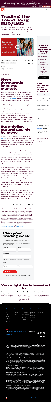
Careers (33, 397)
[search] (47, 9)
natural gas (13, 98)
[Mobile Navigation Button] (49, 9)
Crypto (7, 311)
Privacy (24, 331)
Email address (6, 253)
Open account (47, 6)
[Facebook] (29, 60)
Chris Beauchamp (9, 68)
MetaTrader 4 (25, 316)
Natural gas (14, 60)
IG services (16, 309)
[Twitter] (25, 64)
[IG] (2, 9)
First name (5, 247)
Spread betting (17, 312)
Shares (7, 316)
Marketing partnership (40, 397)
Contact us (40, 312)
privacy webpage (17, 276)
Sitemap (10, 331)
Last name (20, 247)
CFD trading (16, 314)
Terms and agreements (17, 331)
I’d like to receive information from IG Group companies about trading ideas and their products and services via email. (16, 261)
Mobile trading (25, 314)
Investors (13, 333)
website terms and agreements (43, 137)
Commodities (7, 60)
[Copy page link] (25, 60)
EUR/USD (3, 138)
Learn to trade (33, 309)
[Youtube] (29, 64)
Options (8, 318)
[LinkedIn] (33, 64)
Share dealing (17, 316)
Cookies (8, 333)
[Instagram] (33, 60)
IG (6, 331)
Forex (2, 60)
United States (12, 62)
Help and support (41, 309)
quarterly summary (19, 226)
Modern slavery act (19, 333)
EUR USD (3, 62)
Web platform (25, 312)
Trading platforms (25, 309)
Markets (9, 308)
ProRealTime (25, 317)
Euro (7, 62)
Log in (40, 6)
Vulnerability (9, 334)
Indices (39, 94)
